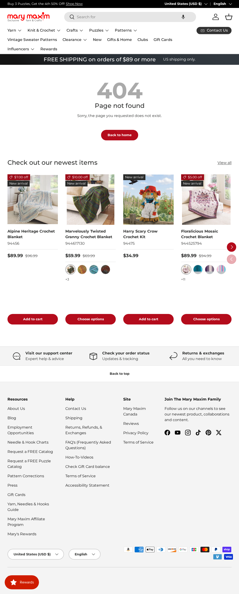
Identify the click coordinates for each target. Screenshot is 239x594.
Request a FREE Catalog (30, 451)
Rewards (48, 49)
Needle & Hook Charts (28, 442)
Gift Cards (163, 39)
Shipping (73, 418)
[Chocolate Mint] (105, 269)
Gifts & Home (119, 39)
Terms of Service (80, 476)
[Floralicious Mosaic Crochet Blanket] (206, 199)
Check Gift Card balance (87, 466)
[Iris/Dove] (209, 269)
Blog (11, 418)
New (97, 39)
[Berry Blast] (93, 269)
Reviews (131, 423)
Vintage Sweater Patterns (32, 39)
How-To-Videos (79, 457)
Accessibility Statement (87, 485)
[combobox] (130, 17)
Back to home (120, 135)
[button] (183, 17)
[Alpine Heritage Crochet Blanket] (32, 199)
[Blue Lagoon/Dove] (198, 269)
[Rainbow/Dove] (221, 269)
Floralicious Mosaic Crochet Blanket (199, 234)
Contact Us (75, 408)
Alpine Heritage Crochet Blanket (31, 234)
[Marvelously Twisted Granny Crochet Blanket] (90, 199)
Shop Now (74, 4)
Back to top (120, 374)
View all (225, 162)
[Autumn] (82, 269)
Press (12, 485)
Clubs (142, 39)
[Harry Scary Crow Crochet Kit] (148, 199)
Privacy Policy (135, 433)
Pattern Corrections (25, 476)
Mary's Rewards (21, 534)
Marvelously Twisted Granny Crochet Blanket (88, 234)
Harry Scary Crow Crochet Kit (140, 234)
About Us (16, 408)
